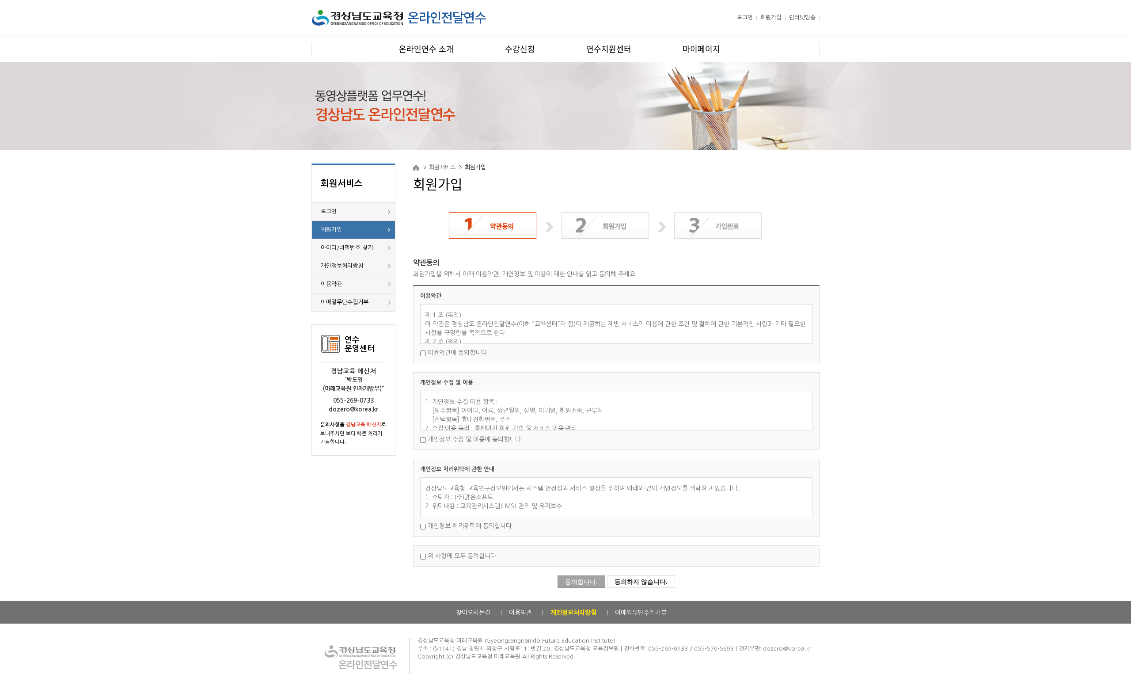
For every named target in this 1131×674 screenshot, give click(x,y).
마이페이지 (701, 48)
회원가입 (771, 17)
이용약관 (331, 284)
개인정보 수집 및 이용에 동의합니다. (475, 439)
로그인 (745, 17)
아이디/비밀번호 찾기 (347, 248)
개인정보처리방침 (342, 266)
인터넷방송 (802, 17)
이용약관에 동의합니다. (458, 353)
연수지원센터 (608, 48)
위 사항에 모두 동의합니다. (463, 556)
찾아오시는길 (473, 612)
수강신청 (520, 48)
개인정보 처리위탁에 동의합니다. (470, 526)
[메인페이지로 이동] (399, 26)
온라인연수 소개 (426, 48)
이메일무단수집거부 (344, 302)
